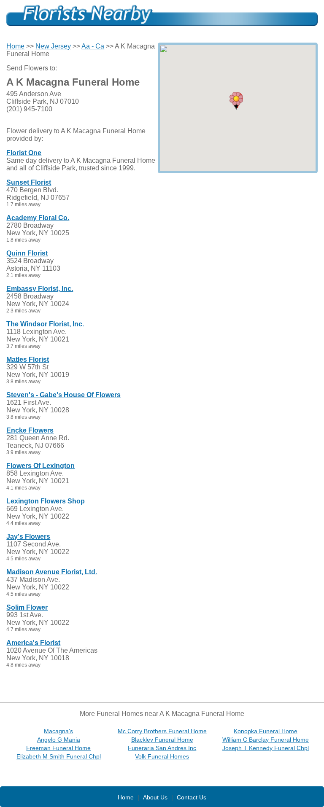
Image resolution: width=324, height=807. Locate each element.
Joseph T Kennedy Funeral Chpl (265, 748)
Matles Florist (27, 359)
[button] (236, 101)
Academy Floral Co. (37, 217)
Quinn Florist (27, 253)
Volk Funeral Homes (162, 756)
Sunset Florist (28, 182)
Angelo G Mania (58, 739)
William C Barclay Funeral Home (265, 739)
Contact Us (191, 797)
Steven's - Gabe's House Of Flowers (63, 394)
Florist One (23, 152)
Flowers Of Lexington (40, 465)
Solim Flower (27, 607)
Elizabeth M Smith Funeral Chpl (58, 756)
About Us (155, 797)
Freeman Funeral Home (58, 748)
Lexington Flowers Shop (45, 501)
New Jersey (53, 46)
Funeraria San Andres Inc (162, 748)
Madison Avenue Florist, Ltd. (51, 572)
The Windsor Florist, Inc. (45, 324)
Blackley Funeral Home (162, 739)
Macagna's (58, 731)
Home (15, 46)
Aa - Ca (92, 46)
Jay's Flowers (28, 536)
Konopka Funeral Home (265, 731)
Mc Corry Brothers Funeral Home (162, 731)
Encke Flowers (30, 430)
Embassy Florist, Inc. (39, 288)
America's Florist (33, 642)
